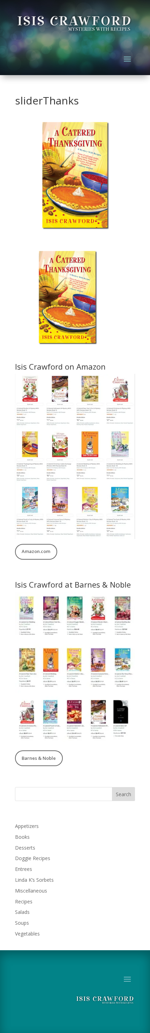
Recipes (23, 901)
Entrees (23, 869)
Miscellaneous (31, 890)
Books (22, 837)
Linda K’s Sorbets (34, 879)
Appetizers (27, 826)
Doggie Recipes (32, 858)
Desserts (25, 847)
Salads (22, 912)
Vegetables (27, 933)
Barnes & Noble (39, 758)
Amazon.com (36, 551)
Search (123, 794)
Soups (22, 922)
